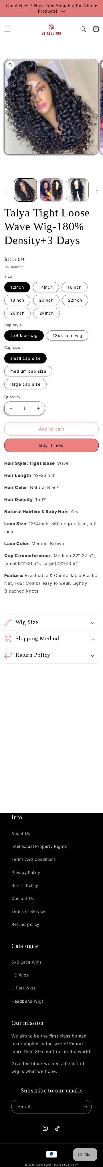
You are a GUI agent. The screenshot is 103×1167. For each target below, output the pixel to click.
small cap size (25, 358)
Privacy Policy (25, 872)
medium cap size (28, 371)
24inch (46, 313)
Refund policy (25, 924)
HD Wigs (20, 974)
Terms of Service (28, 911)
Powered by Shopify (65, 1164)
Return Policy (24, 885)
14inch (46, 287)
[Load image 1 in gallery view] (25, 189)
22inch (75, 300)
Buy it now (51, 445)
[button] (7, 29)
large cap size (25, 384)
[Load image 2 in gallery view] (51, 189)
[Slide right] (96, 191)
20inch (46, 300)
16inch (75, 287)
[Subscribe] (85, 1106)
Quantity (12, 397)
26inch (17, 313)
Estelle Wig (43, 1164)
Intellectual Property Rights (39, 846)
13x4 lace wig (67, 335)
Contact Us (22, 898)
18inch (17, 300)
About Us (20, 833)
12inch (17, 287)
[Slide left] (6, 191)
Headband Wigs (27, 1001)
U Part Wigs (23, 987)
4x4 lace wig (24, 335)
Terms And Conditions (33, 859)
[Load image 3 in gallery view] (77, 189)
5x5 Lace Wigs (26, 962)
